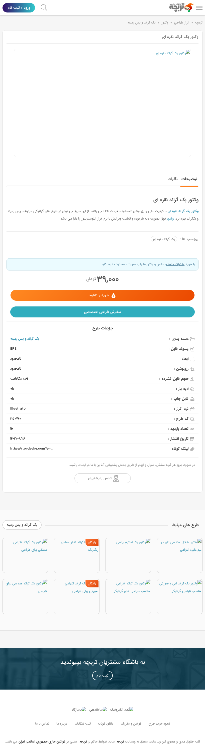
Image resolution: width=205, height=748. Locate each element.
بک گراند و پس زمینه (142, 22)
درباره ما (61, 723)
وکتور (164, 22)
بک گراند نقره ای (164, 239)
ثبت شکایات (82, 723)
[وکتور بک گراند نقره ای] (102, 103)
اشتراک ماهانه (175, 264)
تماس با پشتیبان (100, 478)
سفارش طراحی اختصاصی (102, 312)
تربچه (198, 22)
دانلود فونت (105, 723)
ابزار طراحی (181, 22)
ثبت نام (102, 676)
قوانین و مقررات (130, 723)
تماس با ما (42, 723)
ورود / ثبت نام (19, 8)
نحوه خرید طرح (159, 723)
